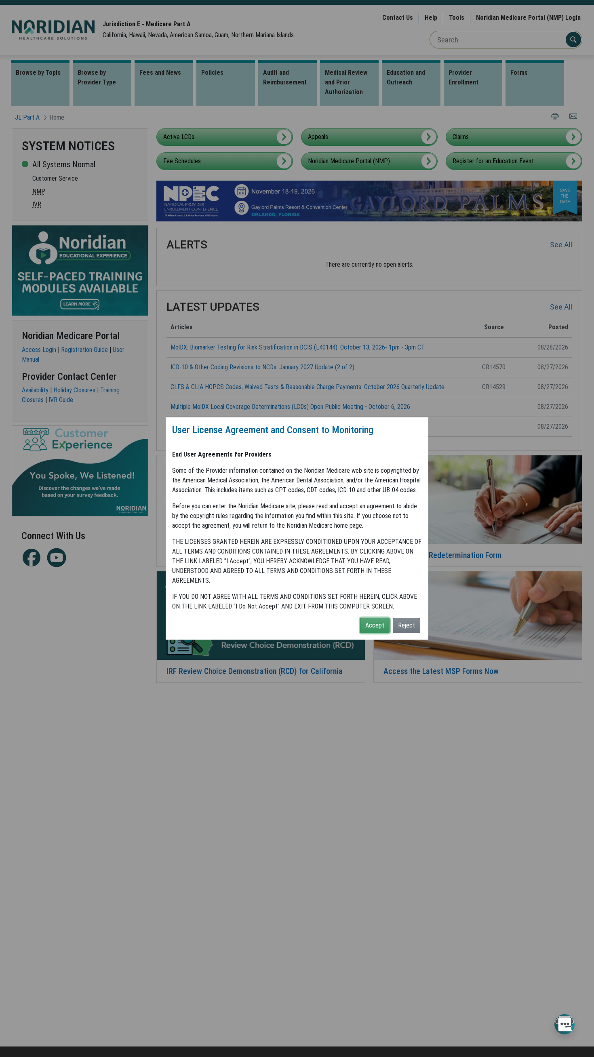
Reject (406, 625)
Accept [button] (374, 625)
